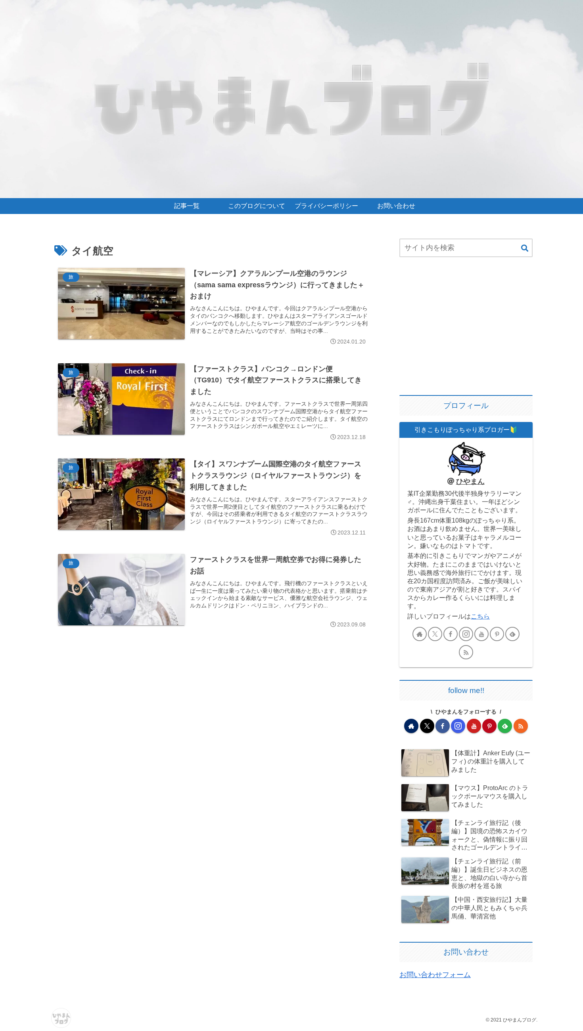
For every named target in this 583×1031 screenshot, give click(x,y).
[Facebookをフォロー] (450, 634)
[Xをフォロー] (435, 634)
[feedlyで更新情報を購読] (512, 634)
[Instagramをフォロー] (466, 634)
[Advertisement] (466, 326)
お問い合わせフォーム (435, 975)
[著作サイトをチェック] (419, 634)
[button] (524, 248)
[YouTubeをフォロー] (481, 634)
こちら (480, 616)
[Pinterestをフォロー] (497, 634)
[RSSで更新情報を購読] (466, 652)
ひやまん (470, 481)
